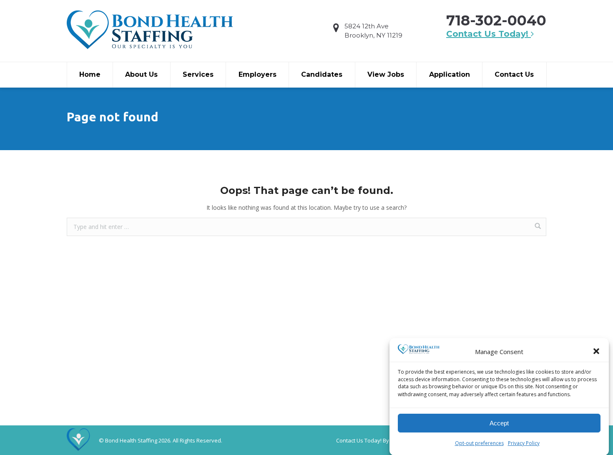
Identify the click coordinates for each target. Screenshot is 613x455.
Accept (499, 423)
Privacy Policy (524, 442)
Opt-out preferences (479, 442)
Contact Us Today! (488, 34)
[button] (596, 351)
